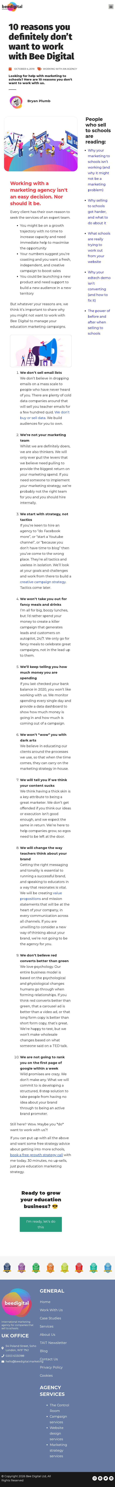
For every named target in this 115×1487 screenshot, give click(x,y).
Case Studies (50, 1318)
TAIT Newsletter (53, 1343)
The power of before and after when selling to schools (99, 322)
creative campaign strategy (43, 582)
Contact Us (49, 1359)
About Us (47, 1335)
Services (46, 1326)
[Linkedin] (111, 1478)
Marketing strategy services (58, 1450)
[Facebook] (100, 1478)
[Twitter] (105, 1478)
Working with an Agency (60, 68)
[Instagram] (94, 1478)
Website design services (56, 1433)
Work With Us (51, 1310)
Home (45, 1302)
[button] (111, 6)
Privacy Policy (51, 1367)
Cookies (46, 1376)
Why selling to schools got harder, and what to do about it (98, 211)
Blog (44, 1351)
